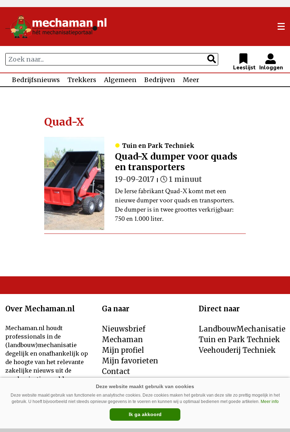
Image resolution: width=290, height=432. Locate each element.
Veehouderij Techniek (237, 350)
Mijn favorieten (130, 360)
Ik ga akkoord (145, 414)
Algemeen (120, 80)
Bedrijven (159, 80)
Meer (191, 80)
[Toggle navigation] (281, 26)
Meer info (270, 401)
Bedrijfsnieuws (36, 80)
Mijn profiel (123, 350)
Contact (116, 371)
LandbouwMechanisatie (242, 328)
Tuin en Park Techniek (239, 339)
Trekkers (82, 80)
